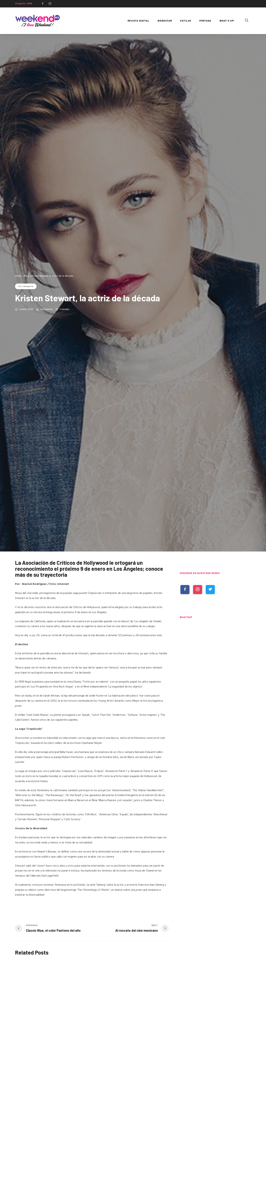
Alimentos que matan (29, 1007)
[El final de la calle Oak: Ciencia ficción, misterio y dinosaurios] (215, 676)
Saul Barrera (46, 309)
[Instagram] (50, 3)
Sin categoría (25, 286)
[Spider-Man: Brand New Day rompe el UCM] (215, 709)
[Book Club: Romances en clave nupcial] (215, 642)
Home (18, 276)
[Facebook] (42, 3)
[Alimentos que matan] (28, 983)
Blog (26, 276)
